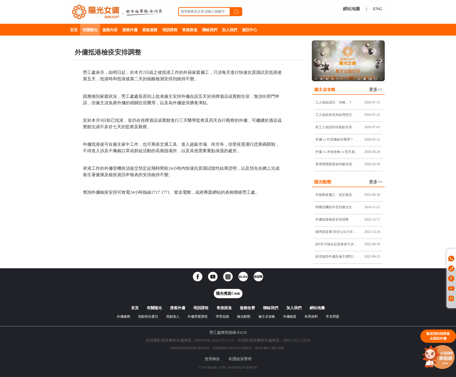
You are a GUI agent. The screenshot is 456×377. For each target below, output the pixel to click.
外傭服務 (123, 316)
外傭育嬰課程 (198, 316)
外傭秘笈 (289, 316)
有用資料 (311, 316)
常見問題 (332, 316)
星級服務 (149, 29)
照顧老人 (173, 316)
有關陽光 (90, 29)
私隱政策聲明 (240, 359)
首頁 (74, 29)
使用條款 (212, 359)
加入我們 (229, 29)
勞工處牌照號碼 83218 (228, 332)
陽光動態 (243, 316)
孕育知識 (222, 316)
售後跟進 (189, 29)
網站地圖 (351, 8)
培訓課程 (169, 29)
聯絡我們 (209, 29)
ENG (377, 8)
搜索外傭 (130, 29)
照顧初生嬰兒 (148, 316)
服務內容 (110, 29)
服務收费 (247, 308)
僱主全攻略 (266, 316)
